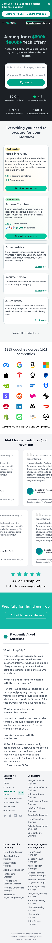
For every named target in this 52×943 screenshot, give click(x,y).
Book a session (24, 188)
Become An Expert (13, 793)
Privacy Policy (34, 936)
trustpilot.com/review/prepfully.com (26, 586)
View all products (24, 333)
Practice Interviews (12, 798)
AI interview (9, 806)
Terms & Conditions (18, 936)
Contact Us (8, 787)
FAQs (6, 783)
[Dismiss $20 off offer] (49, 4)
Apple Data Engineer (13, 870)
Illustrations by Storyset (26, 939)
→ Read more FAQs (15, 765)
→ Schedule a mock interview (26, 615)
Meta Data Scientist (13, 852)
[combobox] (26, 67)
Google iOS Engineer (38, 815)
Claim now (26, 13)
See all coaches (24, 236)
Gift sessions (9, 810)
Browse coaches (11, 802)
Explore (39, 266)
